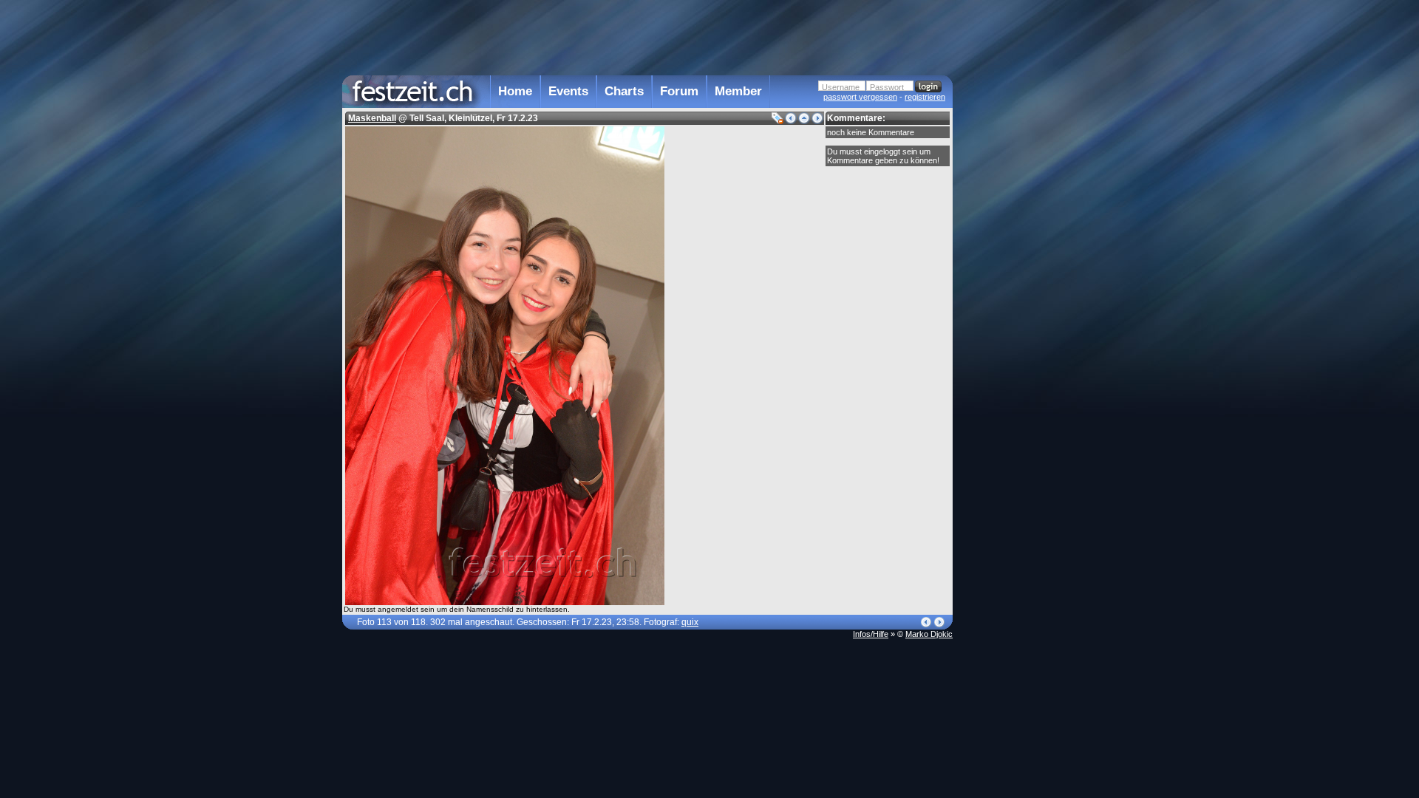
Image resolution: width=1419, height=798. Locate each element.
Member (738, 91)
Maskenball (372, 118)
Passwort (887, 87)
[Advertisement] (1018, 297)
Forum (679, 91)
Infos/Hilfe (870, 634)
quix (689, 622)
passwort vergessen (860, 96)
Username (841, 87)
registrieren (925, 96)
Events (568, 91)
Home (515, 91)
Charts (624, 91)
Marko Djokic (929, 634)
